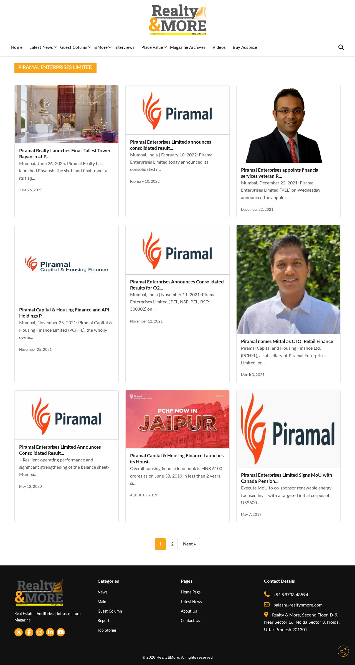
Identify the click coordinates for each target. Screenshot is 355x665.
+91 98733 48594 (290, 595)
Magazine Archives (188, 47)
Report (103, 621)
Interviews (125, 47)
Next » (189, 544)
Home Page (191, 592)
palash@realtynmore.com (297, 605)
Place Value (152, 47)
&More (101, 47)
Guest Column (73, 47)
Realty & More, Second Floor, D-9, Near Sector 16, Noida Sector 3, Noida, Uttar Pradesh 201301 (302, 622)
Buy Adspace (245, 47)
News (102, 592)
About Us (189, 611)
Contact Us (190, 621)
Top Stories (107, 630)
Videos (219, 47)
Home (16, 47)
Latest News (41, 47)
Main (102, 602)
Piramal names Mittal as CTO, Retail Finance (287, 341)
